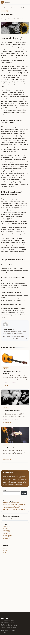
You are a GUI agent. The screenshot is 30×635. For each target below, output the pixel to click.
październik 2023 (7, 535)
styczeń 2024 (6, 530)
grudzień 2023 (6, 531)
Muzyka (5, 550)
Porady (4, 552)
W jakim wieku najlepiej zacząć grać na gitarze (15, 506)
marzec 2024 (6, 526)
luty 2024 (5, 528)
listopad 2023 (6, 533)
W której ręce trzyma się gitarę (11, 502)
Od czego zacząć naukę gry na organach (14, 509)
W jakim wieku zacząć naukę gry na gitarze (14, 504)
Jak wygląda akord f (8, 448)
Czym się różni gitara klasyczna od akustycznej (13, 372)
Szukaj (4, 490)
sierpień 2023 (6, 538)
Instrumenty (6, 547)
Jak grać (4, 11)
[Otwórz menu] (27, 2)
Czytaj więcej (6, 385)
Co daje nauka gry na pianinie (11, 410)
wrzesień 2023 (6, 537)
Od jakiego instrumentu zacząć (11, 507)
